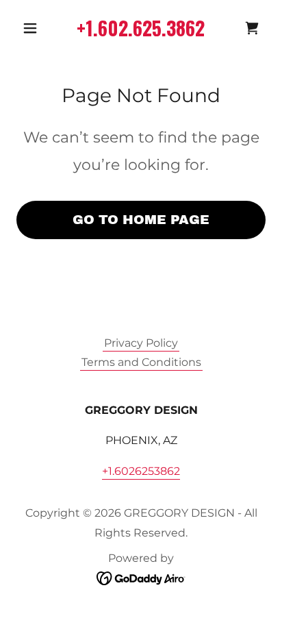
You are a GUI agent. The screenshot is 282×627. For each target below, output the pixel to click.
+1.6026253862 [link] (141, 471)
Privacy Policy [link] (141, 342)
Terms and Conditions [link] (141, 362)
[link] (252, 28)
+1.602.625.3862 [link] (141, 28)
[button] (35, 28)
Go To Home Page (141, 219)
